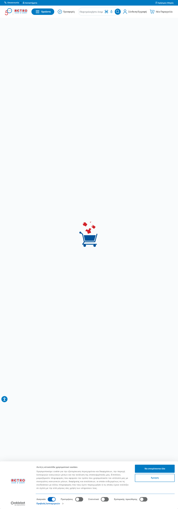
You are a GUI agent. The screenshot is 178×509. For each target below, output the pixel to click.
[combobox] (91, 11)
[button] (13, 2)
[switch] (79, 499)
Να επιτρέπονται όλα (155, 468)
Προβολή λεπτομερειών (48, 503)
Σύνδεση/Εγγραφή (137, 11)
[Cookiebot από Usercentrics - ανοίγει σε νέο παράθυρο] (18, 503)
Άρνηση (155, 478)
